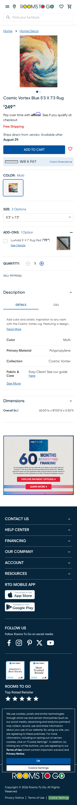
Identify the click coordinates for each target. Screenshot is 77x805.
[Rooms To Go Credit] (38, 459)
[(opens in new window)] (9, 643)
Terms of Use (36, 797)
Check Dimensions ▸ (61, 162)
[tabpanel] (38, 349)
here (32, 375)
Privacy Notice (14, 797)
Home (7, 31)
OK (38, 761)
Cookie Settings (58, 797)
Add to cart (34, 149)
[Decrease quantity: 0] (28, 263)
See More (14, 383)
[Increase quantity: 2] (41, 263)
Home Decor (29, 31)
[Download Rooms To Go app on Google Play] (20, 606)
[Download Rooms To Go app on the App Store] (20, 594)
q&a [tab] (56, 304)
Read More (14, 329)
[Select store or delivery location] (14, 6)
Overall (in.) (10, 410)
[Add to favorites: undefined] (70, 148)
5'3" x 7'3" (12, 217)
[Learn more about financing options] (38, 489)
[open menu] (7, 6)
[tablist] (38, 304)
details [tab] (21, 304)
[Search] (7, 17)
